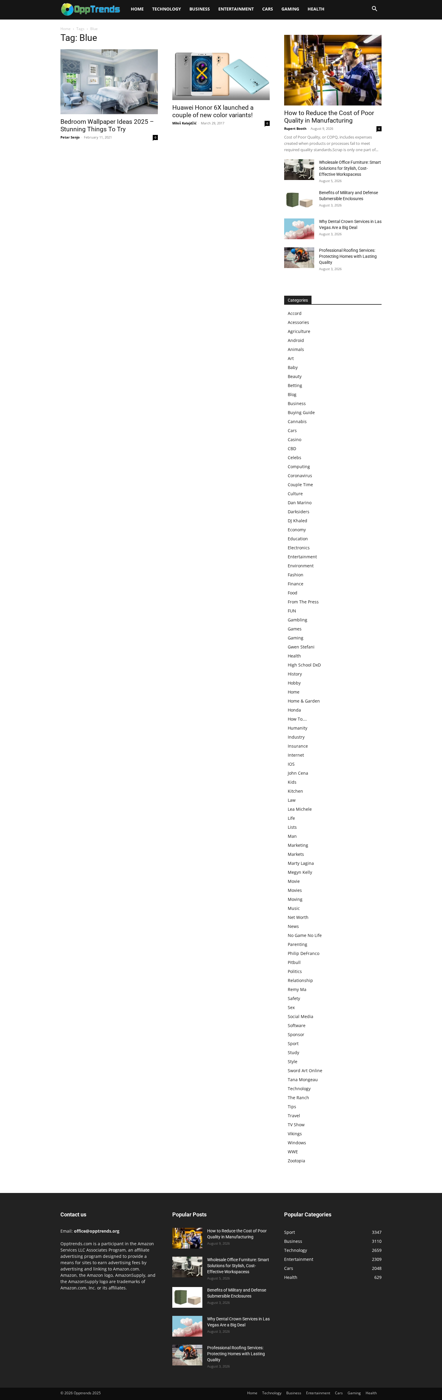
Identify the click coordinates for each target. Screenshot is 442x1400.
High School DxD (304, 665)
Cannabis (297, 421)
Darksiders (298, 511)
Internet (296, 755)
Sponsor (296, 1034)
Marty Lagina (301, 863)
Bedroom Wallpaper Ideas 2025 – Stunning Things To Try (107, 125)
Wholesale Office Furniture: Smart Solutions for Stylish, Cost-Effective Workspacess (350, 168)
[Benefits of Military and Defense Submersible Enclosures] (299, 200)
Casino (294, 439)
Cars (267, 9)
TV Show (296, 1124)
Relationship (300, 980)
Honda (294, 710)
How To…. (297, 719)
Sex (291, 1007)
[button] (374, 9)
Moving (295, 899)
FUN (292, 611)
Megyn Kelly (300, 872)
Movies (295, 890)
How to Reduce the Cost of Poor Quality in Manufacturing (329, 116)
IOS (291, 764)
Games (295, 629)
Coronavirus (300, 475)
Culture (295, 493)
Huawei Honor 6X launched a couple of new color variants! (212, 111)
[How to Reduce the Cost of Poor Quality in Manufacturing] (333, 70)
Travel (294, 1115)
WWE (293, 1151)
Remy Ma (297, 989)
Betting (295, 385)
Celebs (294, 457)
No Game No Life (305, 935)
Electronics (299, 548)
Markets (296, 854)
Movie (294, 881)
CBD (292, 448)
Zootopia (296, 1161)
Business (199, 9)
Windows (297, 1142)
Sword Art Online (305, 1070)
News (293, 926)
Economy (297, 529)
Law (292, 800)
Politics (295, 971)
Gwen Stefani (301, 647)
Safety (294, 998)
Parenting (297, 944)
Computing (299, 466)
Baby (293, 367)
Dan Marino (300, 502)
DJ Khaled (297, 520)
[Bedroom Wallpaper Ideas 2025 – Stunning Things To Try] (109, 81)
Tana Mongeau (303, 1079)
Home (137, 9)
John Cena (298, 773)
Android (296, 340)
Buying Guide (301, 412)
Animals (296, 349)
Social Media (300, 1016)
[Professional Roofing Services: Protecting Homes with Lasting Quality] (299, 257)
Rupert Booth (295, 128)
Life (291, 818)
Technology (166, 9)
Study (293, 1052)
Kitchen (295, 791)
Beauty (295, 376)
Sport (293, 1043)
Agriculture (299, 331)
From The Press (303, 602)
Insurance (298, 746)
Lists (292, 827)
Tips (292, 1106)
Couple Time (300, 484)
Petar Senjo (70, 137)
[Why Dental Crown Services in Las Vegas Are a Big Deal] (299, 228)
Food (292, 593)
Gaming (290, 9)
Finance (295, 584)
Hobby (294, 683)
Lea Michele (300, 809)
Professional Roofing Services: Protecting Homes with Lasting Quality (348, 256)
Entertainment (236, 9)
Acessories (298, 322)
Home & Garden (304, 701)
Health (316, 9)
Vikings (295, 1133)
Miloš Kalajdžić (184, 123)
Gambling (297, 620)
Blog (292, 394)
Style (292, 1061)
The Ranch (298, 1097)
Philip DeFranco (303, 953)
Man (292, 836)
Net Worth (298, 917)
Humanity (297, 728)
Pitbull (294, 962)
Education (298, 538)
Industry (296, 737)
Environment (301, 566)
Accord (295, 313)
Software (296, 1025)
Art (291, 358)
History (295, 674)
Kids (292, 782)
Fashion (295, 575)
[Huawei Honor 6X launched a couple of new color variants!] (221, 74)
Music (294, 908)
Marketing (298, 845)
